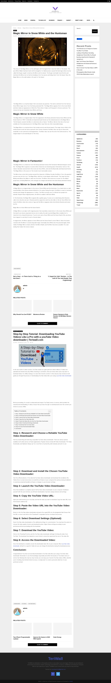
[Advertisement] (42, 91)
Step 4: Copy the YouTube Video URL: (24, 419)
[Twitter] (58, 674)
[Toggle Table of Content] (49, 411)
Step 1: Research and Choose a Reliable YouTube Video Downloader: (32, 413)
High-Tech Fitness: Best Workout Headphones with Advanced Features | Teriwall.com (87, 63)
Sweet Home (79, 20)
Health (78, 167)
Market (68, 20)
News (25, 20)
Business (51, 20)
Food (78, 157)
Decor (78, 148)
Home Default (4, 1)
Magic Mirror (17, 268)
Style (78, 198)
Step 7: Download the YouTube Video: (24, 424)
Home (19, 20)
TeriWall (55, 659)
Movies (15, 30)
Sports (78, 193)
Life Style (79, 176)
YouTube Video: (31, 603)
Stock (78, 195)
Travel (78, 205)
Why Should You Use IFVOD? (22, 314)
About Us (24, 1)
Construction (80, 143)
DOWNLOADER (17, 603)
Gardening (79, 162)
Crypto (78, 146)
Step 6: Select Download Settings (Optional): (26, 423)
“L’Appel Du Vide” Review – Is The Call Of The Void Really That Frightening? (60, 278)
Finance (59, 20)
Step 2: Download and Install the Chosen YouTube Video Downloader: (33, 415)
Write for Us (10, 1)
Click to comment (42, 323)
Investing (79, 169)
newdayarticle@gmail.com (59, 669)
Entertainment (80, 150)
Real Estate (80, 190)
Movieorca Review (39, 314)
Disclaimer (30, 1)
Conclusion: (18, 428)
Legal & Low (80, 174)
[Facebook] (53, 674)
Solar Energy (57, 637)
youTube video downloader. (64, 376)
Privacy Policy (18, 1)
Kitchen (79, 172)
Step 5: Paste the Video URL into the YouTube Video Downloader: (31, 421)
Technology (42, 20)
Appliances (79, 138)
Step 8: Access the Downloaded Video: (25, 426)
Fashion (79, 153)
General (32, 20)
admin (16, 36)
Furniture (79, 160)
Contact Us (36, 1)
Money (78, 181)
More (88, 20)
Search (78, 28)
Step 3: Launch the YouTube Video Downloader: (27, 417)
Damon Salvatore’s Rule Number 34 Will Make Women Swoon (62, 316)
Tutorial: (24, 603)
